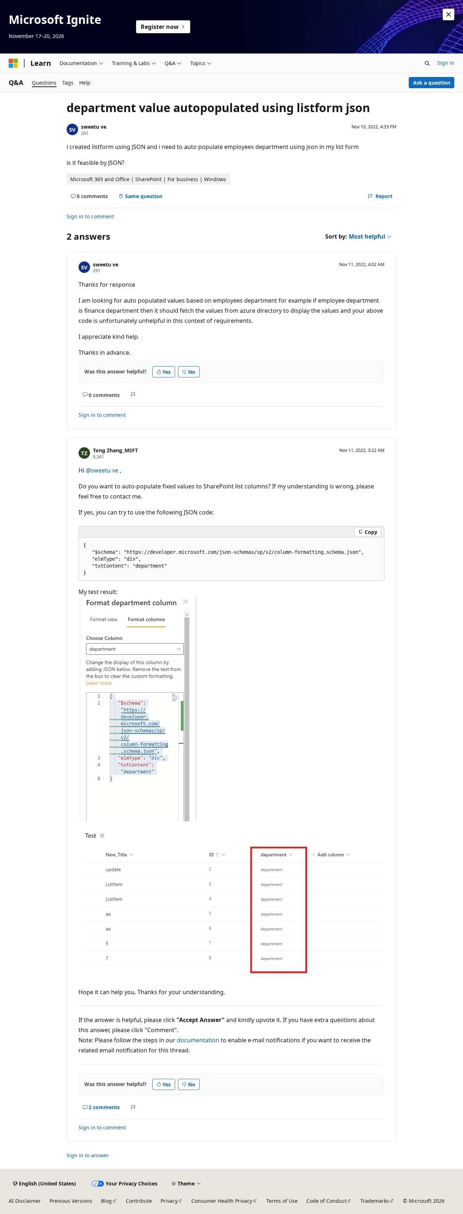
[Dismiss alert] (448, 14)
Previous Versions (71, 1200)
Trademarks (374, 1200)
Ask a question (431, 82)
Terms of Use (282, 1200)
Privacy (169, 1200)
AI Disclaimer (25, 1200)
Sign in (445, 62)
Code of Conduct (326, 1200)
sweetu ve (93, 126)
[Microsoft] (13, 63)
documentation (198, 1040)
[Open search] (427, 63)
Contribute (139, 1200)
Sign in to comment (90, 216)
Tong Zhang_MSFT (115, 450)
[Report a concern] (133, 395)
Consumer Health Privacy (221, 1200)
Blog (106, 1200)
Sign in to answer (88, 1155)
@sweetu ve (103, 470)
